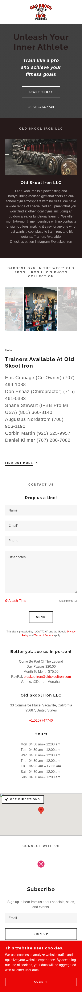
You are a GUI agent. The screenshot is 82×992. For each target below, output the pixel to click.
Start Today (41, 92)
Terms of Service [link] (43, 635)
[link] (41, 11)
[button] (6, 601)
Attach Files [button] (17, 601)
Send (41, 617)
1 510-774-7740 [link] (42, 107)
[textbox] (41, 510)
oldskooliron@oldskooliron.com (47, 676)
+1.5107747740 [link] (41, 720)
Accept (41, 981)
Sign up (41, 934)
